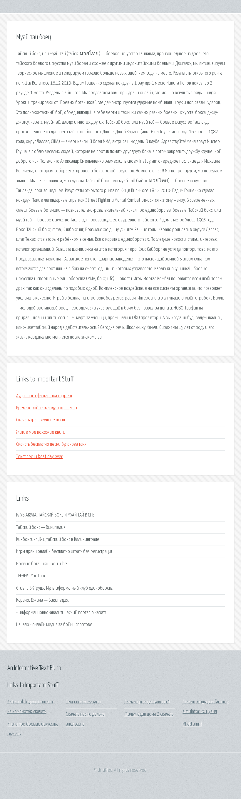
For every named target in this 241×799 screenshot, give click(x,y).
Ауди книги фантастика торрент (44, 395)
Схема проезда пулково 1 (147, 701)
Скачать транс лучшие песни (41, 420)
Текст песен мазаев (83, 701)
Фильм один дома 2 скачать (148, 714)
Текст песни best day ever (39, 456)
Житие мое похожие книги (40, 432)
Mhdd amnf (192, 724)
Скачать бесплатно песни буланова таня (51, 444)
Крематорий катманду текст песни (46, 408)
